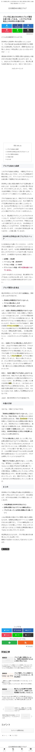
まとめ (9, 159)
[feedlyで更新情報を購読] (9, 643)
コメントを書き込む (17, 730)
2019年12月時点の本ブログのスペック (18, 151)
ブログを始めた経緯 (12, 149)
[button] (28, 31)
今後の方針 (10, 157)
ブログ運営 (6, 549)
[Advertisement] (17, 87)
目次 (15, 145)
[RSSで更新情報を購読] (25, 643)
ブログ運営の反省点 (12, 154)
